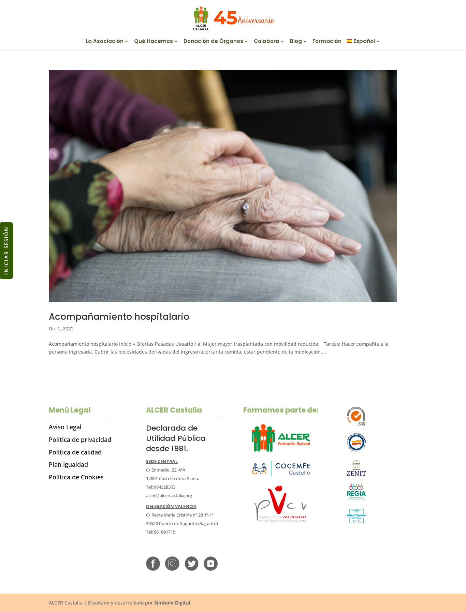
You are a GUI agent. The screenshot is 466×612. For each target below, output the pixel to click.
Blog (296, 42)
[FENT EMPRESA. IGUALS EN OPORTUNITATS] (357, 450)
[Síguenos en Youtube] (211, 569)
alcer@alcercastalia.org (169, 495)
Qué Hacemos (153, 42)
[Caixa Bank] (357, 498)
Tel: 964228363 (160, 487)
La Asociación (104, 42)
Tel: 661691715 (160, 532)
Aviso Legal (65, 427)
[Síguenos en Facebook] (153, 569)
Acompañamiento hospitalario (119, 317)
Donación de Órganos (213, 42)
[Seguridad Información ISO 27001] (357, 476)
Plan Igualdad (68, 464)
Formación (326, 42)
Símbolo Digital (172, 602)
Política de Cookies (76, 477)
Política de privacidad (80, 439)
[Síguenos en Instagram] (172, 569)
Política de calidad (75, 452)
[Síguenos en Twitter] (192, 569)
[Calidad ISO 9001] (357, 424)
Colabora (266, 42)
